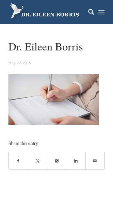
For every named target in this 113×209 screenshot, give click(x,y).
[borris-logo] (46, 12)
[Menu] (101, 12)
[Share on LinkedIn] (75, 160)
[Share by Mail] (95, 160)
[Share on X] (37, 160)
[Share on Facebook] (18, 160)
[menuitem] (88, 12)
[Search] (88, 12)
